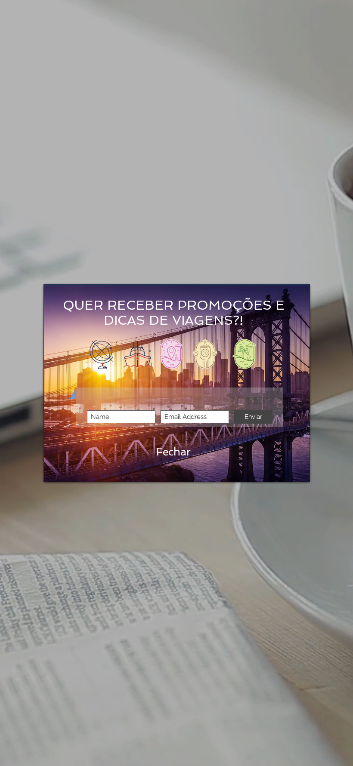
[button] (173, 452)
